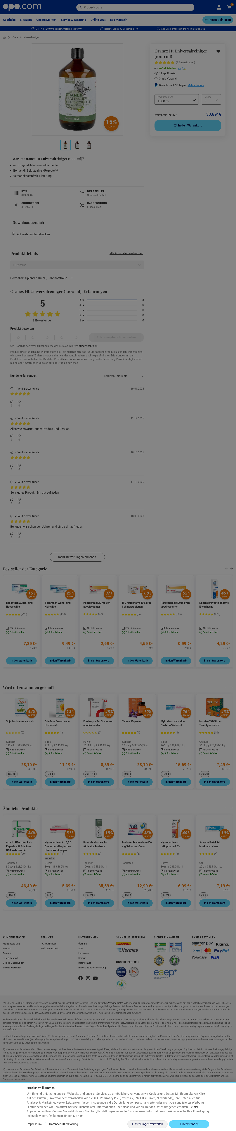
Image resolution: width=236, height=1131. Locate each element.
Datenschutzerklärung (63, 1124)
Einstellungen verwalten (147, 1124)
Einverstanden (189, 1124)
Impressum (34, 1124)
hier (195, 1107)
